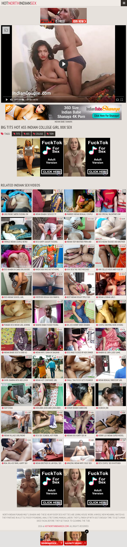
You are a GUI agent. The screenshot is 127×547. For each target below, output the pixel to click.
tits (17, 133)
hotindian (19, 3)
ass (27, 133)
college (39, 133)
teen (51, 133)
